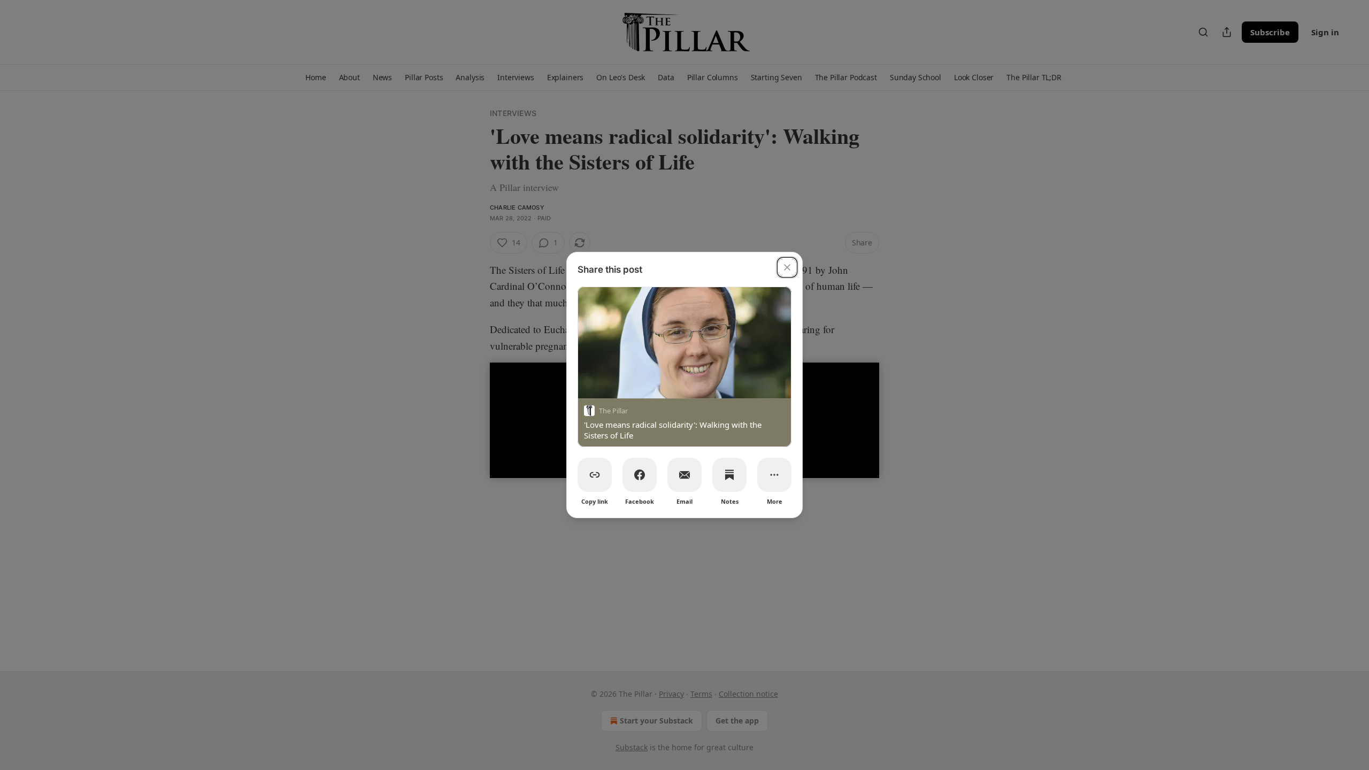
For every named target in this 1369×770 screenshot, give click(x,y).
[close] (787, 267)
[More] (774, 475)
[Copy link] (595, 475)
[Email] (684, 475)
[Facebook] (639, 475)
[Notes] (729, 475)
